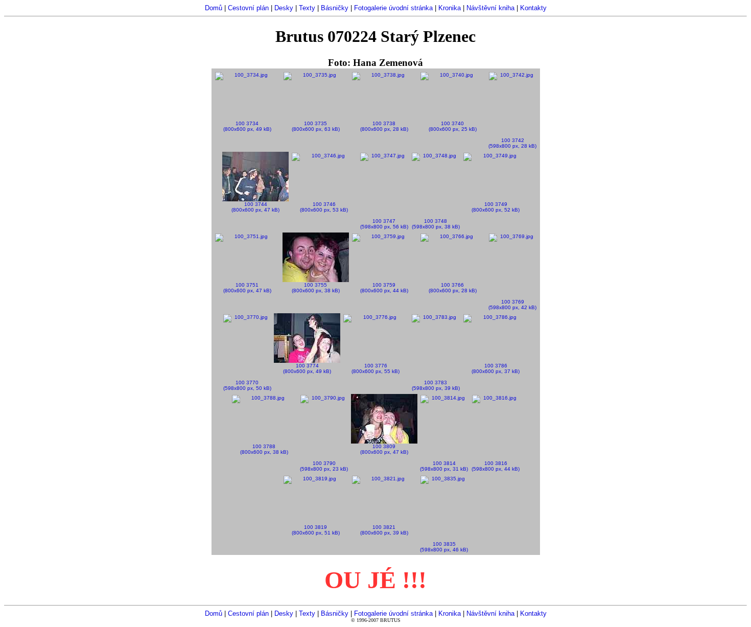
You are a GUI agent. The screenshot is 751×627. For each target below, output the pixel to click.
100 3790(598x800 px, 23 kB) (324, 466)
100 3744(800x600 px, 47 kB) (255, 207)
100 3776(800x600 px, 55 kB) (375, 368)
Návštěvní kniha (490, 8)
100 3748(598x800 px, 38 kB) (436, 223)
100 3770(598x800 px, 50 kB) (247, 385)
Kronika (449, 8)
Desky (283, 8)
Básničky (334, 8)
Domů (213, 8)
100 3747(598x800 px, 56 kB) (384, 223)
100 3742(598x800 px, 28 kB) (512, 143)
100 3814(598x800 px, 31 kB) (444, 466)
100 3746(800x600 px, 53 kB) (324, 207)
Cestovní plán (248, 8)
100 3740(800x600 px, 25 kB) (453, 126)
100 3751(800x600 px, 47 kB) (247, 287)
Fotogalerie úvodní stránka (393, 8)
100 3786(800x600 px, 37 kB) (496, 368)
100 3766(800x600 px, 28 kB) (453, 287)
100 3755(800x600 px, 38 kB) (316, 287)
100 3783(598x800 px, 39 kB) (436, 385)
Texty (307, 8)
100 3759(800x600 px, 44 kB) (384, 287)
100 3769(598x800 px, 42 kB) (512, 304)
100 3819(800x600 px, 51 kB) (316, 530)
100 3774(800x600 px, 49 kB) (307, 368)
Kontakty (533, 8)
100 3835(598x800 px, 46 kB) (444, 546)
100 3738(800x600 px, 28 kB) (384, 126)
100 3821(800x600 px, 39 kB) (384, 530)
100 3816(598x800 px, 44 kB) (496, 466)
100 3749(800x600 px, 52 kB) (496, 207)
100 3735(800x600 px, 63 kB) (316, 126)
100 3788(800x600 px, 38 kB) (264, 449)
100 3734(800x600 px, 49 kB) (247, 126)
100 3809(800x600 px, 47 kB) (384, 449)
